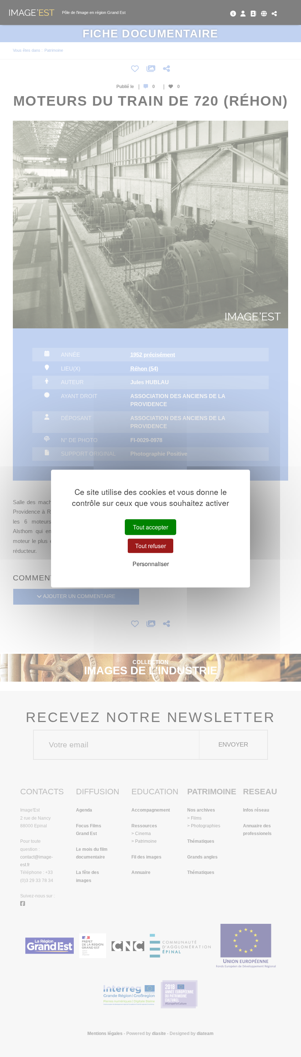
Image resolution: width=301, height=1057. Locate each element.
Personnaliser (151, 564)
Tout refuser (150, 546)
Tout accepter (150, 527)
